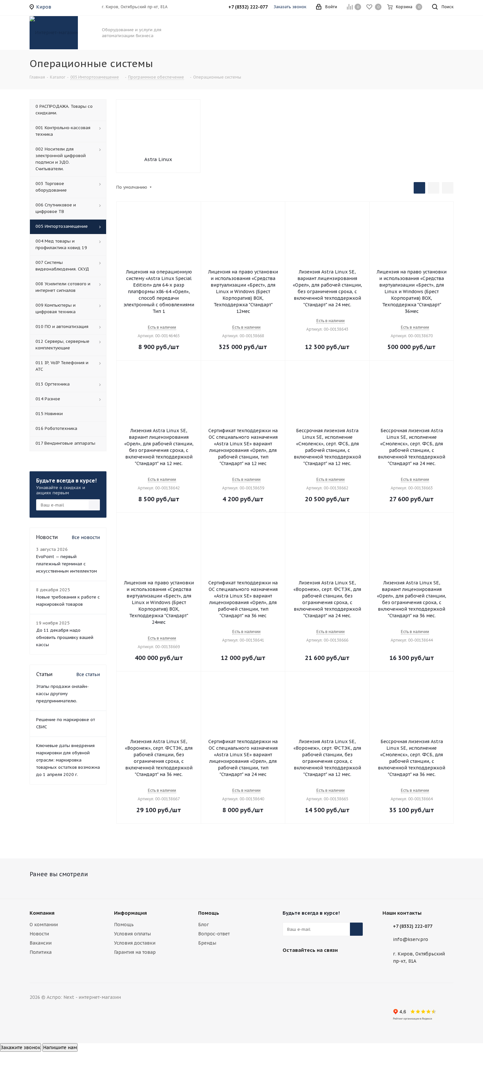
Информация (130, 913)
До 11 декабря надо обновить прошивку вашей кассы (64, 637)
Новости (39, 934)
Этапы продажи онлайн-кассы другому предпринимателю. (62, 694)
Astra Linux (158, 159)
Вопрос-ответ (214, 934)
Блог (203, 925)
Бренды (207, 943)
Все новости (86, 537)
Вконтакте (289, 965)
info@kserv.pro (410, 939)
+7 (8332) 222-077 (412, 926)
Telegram (305, 965)
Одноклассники (338, 965)
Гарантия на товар (135, 952)
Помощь (124, 925)
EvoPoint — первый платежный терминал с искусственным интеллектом (66, 564)
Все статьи (88, 674)
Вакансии (41, 943)
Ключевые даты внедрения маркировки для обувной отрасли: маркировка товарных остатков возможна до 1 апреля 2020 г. (68, 760)
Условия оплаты (132, 934)
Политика (41, 952)
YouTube (322, 965)
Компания (42, 913)
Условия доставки (134, 943)
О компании (44, 925)
